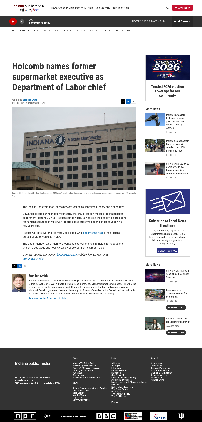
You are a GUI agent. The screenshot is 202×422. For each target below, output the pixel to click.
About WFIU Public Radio (84, 363)
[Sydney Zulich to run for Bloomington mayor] (155, 323)
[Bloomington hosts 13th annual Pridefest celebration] (155, 295)
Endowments (157, 377)
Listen (47, 31)
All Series (115, 363)
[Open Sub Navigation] (84, 31)
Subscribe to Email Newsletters (87, 377)
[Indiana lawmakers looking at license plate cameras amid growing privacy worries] (155, 119)
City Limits (77, 397)
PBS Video (77, 373)
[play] (13, 21)
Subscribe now (167, 250)
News (57, 31)
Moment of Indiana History (123, 377)
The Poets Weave (119, 389)
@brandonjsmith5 (33, 258)
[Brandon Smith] (19, 283)
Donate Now (156, 363)
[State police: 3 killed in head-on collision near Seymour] (155, 275)
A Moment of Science (121, 380)
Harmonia (116, 373)
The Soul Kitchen (119, 396)
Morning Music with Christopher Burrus (129, 382)
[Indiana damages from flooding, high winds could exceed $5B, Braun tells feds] (155, 145)
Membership (156, 366)
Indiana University (43, 378)
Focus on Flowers (119, 370)
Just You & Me (118, 375)
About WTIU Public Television (86, 368)
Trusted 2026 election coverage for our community (167, 91)
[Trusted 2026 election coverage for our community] (168, 67)
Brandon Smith (30, 99)
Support (94, 31)
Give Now (184, 7)
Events (67, 31)
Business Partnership (160, 368)
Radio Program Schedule (84, 366)
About (13, 31)
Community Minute (82, 400)
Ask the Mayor (79, 395)
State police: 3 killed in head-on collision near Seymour (177, 274)
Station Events (79, 375)
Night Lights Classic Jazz (123, 387)
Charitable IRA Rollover (161, 373)
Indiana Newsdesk (81, 390)
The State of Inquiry (120, 394)
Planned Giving (157, 380)
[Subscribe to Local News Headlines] (168, 201)
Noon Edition (78, 393)
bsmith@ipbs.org (67, 254)
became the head (93, 232)
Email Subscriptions (117, 31)
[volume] (21, 21)
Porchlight (116, 392)
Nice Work (116, 385)
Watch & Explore (30, 31)
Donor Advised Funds (160, 375)
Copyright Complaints (24, 380)
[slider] (26, 21)
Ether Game (117, 368)
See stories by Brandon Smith (47, 298)
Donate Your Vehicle (160, 370)
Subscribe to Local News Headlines (167, 223)
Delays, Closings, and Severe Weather (90, 388)
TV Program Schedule (83, 370)
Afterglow (116, 366)
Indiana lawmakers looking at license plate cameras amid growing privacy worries (176, 121)
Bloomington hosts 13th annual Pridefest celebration (177, 293)
